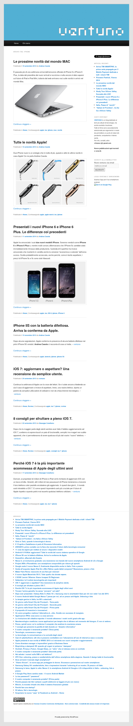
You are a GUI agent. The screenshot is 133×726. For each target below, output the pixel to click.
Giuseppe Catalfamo (46, 423)
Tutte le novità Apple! (30, 142)
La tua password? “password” (27, 676)
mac (55, 130)
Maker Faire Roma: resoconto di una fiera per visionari (37, 571)
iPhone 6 (61, 313)
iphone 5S (60, 356)
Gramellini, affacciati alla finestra (28, 558)
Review (30, 406)
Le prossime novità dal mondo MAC (41, 61)
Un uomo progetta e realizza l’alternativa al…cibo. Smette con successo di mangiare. (49, 613)
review (63, 406)
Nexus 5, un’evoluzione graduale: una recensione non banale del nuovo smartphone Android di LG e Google (59, 560)
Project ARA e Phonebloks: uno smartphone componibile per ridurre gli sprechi (47, 563)
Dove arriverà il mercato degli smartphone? (32, 659)
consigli (54, 451)
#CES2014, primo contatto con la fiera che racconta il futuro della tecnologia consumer (50, 547)
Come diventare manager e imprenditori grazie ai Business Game (41, 643)
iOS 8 (50, 313)
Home (16, 43)
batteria (48, 356)
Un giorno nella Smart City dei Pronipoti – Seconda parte (38, 605)
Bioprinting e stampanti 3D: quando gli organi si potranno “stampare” (43, 646)
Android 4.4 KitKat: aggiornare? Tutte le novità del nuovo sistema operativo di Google (49, 552)
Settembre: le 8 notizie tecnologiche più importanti (35, 580)
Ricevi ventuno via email (104, 163)
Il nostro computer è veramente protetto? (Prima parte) (37, 679)
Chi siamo (26, 43)
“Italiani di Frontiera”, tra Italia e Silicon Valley (34, 538)
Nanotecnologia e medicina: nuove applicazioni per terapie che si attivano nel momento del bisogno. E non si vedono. (63, 621)
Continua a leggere (22, 124)
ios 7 (53, 406)
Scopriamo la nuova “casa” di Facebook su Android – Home (39, 693)
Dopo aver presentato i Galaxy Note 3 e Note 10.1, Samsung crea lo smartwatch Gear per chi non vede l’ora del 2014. (62, 593)
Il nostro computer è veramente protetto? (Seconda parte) (38, 651)
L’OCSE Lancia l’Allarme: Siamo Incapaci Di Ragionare (37, 577)
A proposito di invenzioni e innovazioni (31, 610)
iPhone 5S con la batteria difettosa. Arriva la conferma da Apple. (41, 555)
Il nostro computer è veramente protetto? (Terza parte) (37, 629)
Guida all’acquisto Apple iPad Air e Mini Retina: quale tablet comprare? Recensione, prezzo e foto (54, 569)
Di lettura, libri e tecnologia (26, 690)
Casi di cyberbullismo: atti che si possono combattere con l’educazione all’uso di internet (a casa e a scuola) (59, 637)
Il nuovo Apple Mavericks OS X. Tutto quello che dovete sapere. (41, 574)
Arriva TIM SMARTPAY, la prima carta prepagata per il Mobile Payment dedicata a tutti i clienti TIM (54, 519)
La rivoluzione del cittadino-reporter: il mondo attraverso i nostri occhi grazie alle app (50, 618)
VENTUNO (98, 120)
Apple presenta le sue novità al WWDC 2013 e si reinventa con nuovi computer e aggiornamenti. (53, 640)
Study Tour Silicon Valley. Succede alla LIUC (33, 530)
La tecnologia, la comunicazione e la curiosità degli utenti (38, 635)
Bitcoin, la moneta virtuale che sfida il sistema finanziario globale (41, 684)
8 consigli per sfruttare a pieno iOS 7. (42, 418)
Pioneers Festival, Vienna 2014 (27, 522)
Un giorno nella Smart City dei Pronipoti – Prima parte (37, 607)
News (25, 130)
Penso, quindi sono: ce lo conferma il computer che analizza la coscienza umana (48, 624)
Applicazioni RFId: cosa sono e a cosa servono (34, 615)
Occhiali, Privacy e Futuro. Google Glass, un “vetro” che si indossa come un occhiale (50, 649)
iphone (50, 130)
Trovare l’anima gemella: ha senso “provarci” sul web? (37, 591)
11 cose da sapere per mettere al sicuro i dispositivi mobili (39, 549)
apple (42, 130)
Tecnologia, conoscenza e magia (28, 632)
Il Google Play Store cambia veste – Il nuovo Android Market (39, 673)
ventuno (77, 344)
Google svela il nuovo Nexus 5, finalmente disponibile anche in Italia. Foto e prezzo (49, 566)
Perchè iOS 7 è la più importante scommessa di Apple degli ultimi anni (44, 588)
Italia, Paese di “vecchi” (105, 105)
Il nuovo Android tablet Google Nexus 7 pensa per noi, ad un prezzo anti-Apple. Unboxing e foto (54, 596)
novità (60, 130)
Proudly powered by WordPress (66, 717)
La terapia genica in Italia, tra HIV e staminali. (33, 599)
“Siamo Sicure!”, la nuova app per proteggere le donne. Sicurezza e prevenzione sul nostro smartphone (57, 662)
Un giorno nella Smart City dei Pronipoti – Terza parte (37, 602)
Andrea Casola (44, 66)
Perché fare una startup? (25, 687)
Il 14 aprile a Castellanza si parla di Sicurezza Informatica (38, 544)
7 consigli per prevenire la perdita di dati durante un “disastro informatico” (45, 627)
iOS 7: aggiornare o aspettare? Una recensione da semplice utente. (42, 582)
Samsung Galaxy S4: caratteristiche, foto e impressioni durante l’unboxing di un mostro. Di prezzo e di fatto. (59, 665)
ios (46, 130)
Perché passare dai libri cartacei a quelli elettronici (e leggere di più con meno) (47, 682)
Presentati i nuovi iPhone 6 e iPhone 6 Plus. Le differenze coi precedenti (107, 99)
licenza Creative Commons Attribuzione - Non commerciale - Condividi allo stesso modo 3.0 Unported (71, 704)
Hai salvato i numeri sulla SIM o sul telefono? (33, 654)
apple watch (49, 214)
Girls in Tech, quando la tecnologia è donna (33, 541)
